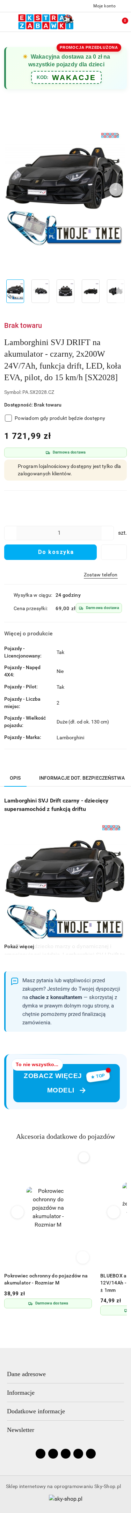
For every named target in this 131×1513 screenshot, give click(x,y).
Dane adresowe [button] (26, 1373)
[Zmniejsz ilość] (10, 533)
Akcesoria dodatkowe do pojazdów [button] (65, 1136)
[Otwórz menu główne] (8, 22)
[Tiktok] (78, 1454)
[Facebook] (40, 1454)
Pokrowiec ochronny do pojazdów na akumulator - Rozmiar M (46, 1279)
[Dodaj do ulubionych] (114, 552)
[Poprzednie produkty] (17, 1212)
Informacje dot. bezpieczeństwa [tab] (82, 778)
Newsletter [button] (20, 1429)
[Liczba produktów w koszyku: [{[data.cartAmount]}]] (120, 21)
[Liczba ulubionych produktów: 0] (106, 21)
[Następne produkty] (113, 1212)
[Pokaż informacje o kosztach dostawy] (127, 608)
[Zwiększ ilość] (108, 533)
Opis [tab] (15, 778)
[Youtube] (66, 1454)
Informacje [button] (21, 1392)
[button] (116, 189)
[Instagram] (53, 1454)
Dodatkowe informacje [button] (36, 1411)
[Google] (91, 1454)
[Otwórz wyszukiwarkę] (91, 21)
